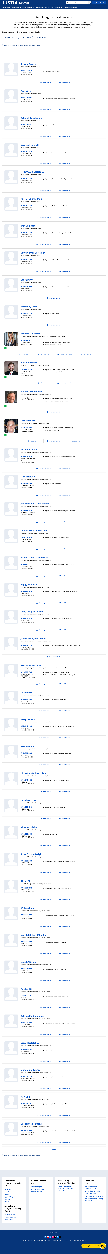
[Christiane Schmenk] (11, 1129)
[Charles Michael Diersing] (11, 536)
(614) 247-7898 (26, 591)
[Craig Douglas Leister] (11, 617)
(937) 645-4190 (26, 726)
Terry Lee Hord (28, 719)
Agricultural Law (21, 11)
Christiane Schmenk (31, 1123)
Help (49, 1240)
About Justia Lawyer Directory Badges (91, 1187)
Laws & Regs (49, 7)
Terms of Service (58, 1240)
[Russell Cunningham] (11, 204)
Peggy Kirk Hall (29, 584)
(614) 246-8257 (26, 1103)
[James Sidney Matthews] (11, 643)
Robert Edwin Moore (31, 117)
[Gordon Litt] (11, 994)
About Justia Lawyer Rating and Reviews (94, 1199)
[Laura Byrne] (11, 285)
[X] (60, 1237)
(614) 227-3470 (26, 1076)
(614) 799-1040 (26, 71)
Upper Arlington (9, 1197)
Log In (95, 2)
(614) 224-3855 (26, 1023)
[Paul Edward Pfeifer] (11, 670)
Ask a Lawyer (16, 7)
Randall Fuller (28, 746)
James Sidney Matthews (33, 638)
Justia (3, 11)
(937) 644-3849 (26, 427)
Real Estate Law (36, 1192)
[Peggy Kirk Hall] (11, 590)
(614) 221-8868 (26, 969)
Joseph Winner (28, 962)
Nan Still (25, 1096)
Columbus (7, 1189)
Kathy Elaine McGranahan (34, 557)
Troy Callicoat (28, 225)
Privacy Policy (68, 1240)
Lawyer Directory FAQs (92, 1191)
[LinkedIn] (45, 1237)
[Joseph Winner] (11, 967)
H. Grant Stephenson (32, 391)
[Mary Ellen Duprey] (11, 1075)
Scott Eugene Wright (32, 854)
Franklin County (9, 1214)
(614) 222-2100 (26, 834)
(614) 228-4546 (26, 807)
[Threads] (55, 1237)
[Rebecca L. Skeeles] (11, 339)
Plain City (7, 1202)
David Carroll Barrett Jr (33, 252)
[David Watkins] (11, 805)
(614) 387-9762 (26, 672)
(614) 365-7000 (26, 942)
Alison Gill (26, 881)
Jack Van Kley (28, 476)
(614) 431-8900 (26, 483)
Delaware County (10, 1217)
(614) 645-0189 (26, 780)
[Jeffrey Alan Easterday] (11, 177)
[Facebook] (50, 1237)
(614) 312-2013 (26, 340)
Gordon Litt (27, 989)
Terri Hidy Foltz (29, 306)
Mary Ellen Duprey (30, 1069)
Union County (8, 1219)
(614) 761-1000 (26, 286)
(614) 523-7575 (26, 888)
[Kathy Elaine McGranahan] (11, 563)
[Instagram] (53, 1237)
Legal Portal (36, 1240)
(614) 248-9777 (26, 564)
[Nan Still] (11, 1102)
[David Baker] (11, 697)
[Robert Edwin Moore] (11, 123)
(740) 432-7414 (26, 996)
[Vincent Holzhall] (11, 832)
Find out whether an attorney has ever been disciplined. (66, 1188)
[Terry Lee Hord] (11, 724)
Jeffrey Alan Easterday (32, 171)
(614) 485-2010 (26, 618)
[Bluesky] (58, 1237)
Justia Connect (27, 1240)
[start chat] (103, 1246)
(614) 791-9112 (26, 98)
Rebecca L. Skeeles (30, 333)
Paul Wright (27, 90)
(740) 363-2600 (26, 753)
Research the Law (28, 7)
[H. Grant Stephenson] (11, 397)
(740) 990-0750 (26, 369)
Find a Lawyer (6, 7)
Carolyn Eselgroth (30, 144)
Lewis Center (8, 1199)
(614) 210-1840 (26, 151)
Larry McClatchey (30, 1042)
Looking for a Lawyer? (91, 1246)
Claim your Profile (90, 1194)
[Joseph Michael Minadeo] (11, 940)
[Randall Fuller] (11, 751)
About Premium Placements (94, 1196)
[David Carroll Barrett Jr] (11, 258)
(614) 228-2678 (26, 861)
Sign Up (102, 2)
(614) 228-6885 (26, 915)
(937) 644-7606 (26, 1130)
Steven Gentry (28, 64)
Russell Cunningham (32, 198)
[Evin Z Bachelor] (11, 368)
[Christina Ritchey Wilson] (11, 778)
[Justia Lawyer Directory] (10, 2)
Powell (6, 1194)
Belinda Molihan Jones (32, 1016)
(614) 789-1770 (26, 313)
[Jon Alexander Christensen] (11, 509)
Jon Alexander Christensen (35, 503)
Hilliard (6, 1192)
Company (44, 1240)
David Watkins (28, 800)
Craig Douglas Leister (32, 611)
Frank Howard (28, 420)
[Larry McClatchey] (11, 1048)
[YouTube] (48, 1237)
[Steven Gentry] (11, 69)
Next (54, 1149)
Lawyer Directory (10, 11)
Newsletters (59, 7)
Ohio (28, 11)
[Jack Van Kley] (11, 482)
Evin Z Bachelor (29, 362)
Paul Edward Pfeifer (31, 665)
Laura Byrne (27, 279)
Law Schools (40, 7)
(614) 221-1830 (26, 510)
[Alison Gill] (11, 886)
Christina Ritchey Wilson (34, 773)
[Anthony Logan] (11, 455)
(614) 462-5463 (26, 1049)
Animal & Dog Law (37, 1187)
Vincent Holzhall (29, 827)
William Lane (27, 908)
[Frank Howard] (11, 426)
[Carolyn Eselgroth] (11, 150)
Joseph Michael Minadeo (33, 935)
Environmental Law (37, 1189)
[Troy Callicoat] (11, 231)
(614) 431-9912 (26, 645)
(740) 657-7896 (26, 537)
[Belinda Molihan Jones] (11, 1021)
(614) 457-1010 (26, 456)
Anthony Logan (29, 449)
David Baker (27, 692)
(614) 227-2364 (26, 699)
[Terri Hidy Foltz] (11, 312)
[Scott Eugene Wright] (11, 859)
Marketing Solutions (71, 7)
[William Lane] (11, 913)
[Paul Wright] (11, 96)
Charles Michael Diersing (34, 530)
